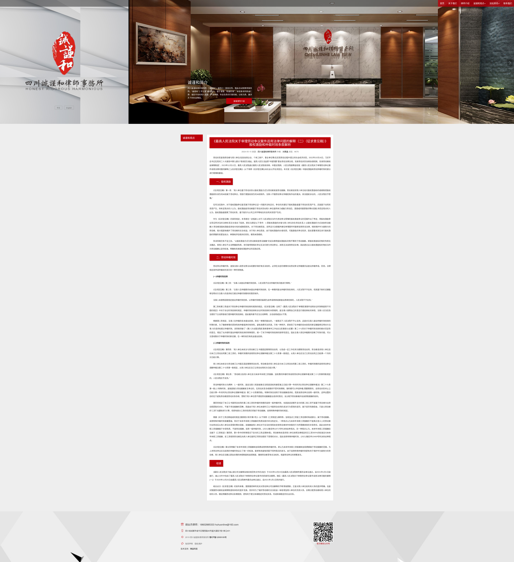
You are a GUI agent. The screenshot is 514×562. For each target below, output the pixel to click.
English (69, 108)
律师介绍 (465, 3)
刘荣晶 (285, 151)
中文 (58, 108)
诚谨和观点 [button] (478, 3)
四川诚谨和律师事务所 (267, 151)
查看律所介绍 (239, 101)
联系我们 (507, 3)
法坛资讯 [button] (494, 3)
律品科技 (194, 548)
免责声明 (189, 543)
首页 (442, 3)
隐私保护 (198, 543)
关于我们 (452, 3)
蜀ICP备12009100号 (218, 537)
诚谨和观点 (189, 137)
